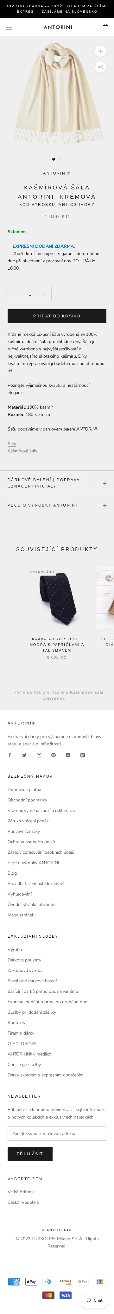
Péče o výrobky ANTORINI (42, 505)
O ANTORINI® (22, 1044)
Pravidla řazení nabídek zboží (36, 884)
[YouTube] (68, 754)
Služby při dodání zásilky (32, 1012)
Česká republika (23, 1202)
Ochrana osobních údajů (31, 842)
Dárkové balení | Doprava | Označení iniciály (45, 483)
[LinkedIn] (82, 754)
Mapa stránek (21, 915)
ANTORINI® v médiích (29, 1054)
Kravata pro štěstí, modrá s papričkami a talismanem (57, 644)
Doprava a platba (24, 790)
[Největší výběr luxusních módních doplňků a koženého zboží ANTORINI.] (57, 27)
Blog (12, 873)
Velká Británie (21, 1192)
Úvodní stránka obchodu (32, 905)
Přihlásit (30, 1154)
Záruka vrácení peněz (28, 821)
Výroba (15, 950)
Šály (12, 444)
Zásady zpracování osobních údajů (41, 852)
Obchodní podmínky (27, 800)
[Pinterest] (53, 754)
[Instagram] (39, 754)
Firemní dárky (21, 1033)
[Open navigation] (9, 27)
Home (19, 692)
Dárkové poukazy (24, 960)
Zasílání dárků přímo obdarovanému (43, 991)
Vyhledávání (20, 894)
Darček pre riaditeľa (47, 692)
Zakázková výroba (25, 970)
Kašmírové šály (22, 451)
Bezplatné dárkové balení (32, 981)
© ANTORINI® (57, 1230)
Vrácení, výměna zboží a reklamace (41, 810)
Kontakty (16, 1023)
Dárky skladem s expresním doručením (46, 1075)
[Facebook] (10, 754)
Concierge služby (24, 1065)
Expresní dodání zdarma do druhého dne (47, 1002)
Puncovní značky (24, 831)
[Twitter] (24, 754)
